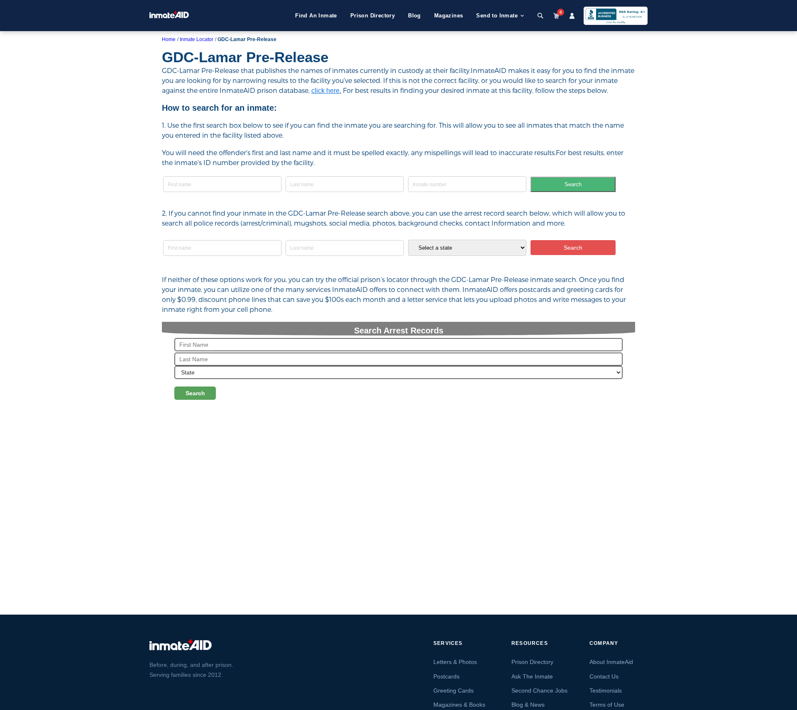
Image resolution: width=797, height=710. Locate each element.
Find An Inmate (316, 15)
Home (169, 39)
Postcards (446, 676)
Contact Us (604, 676)
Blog (414, 15)
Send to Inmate (497, 15)
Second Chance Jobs (539, 690)
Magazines (448, 15)
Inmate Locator (196, 39)
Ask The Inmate (532, 676)
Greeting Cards (453, 690)
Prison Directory (372, 15)
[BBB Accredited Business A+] (616, 16)
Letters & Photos (455, 662)
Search (573, 184)
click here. (326, 90)
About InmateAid (611, 662)
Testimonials (605, 690)
